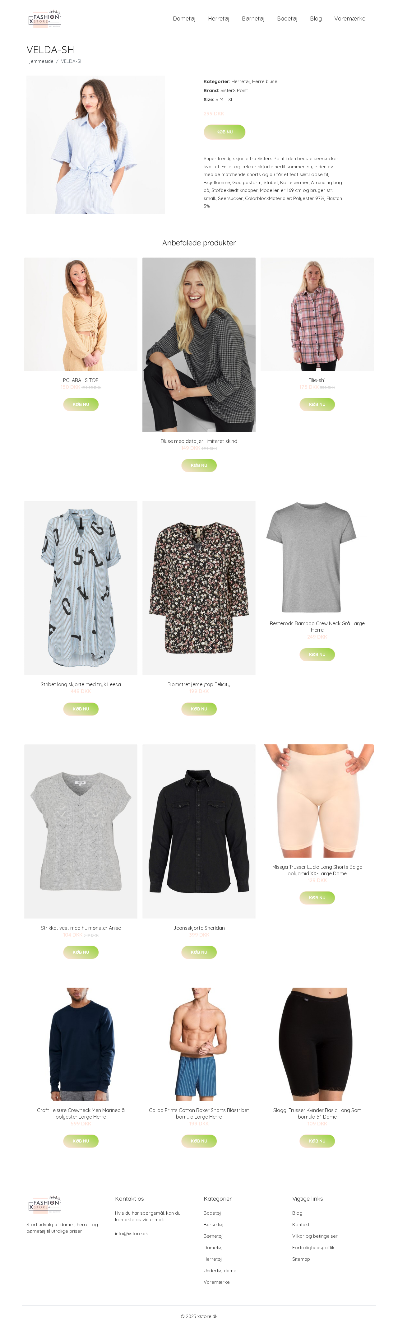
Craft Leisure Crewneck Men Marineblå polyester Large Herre (81, 1113)
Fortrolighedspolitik (313, 1247)
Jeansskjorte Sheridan (199, 928)
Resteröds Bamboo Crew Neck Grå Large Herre (317, 626)
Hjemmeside (39, 61)
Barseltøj (214, 1224)
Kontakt (300, 1224)
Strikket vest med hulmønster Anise (81, 928)
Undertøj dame (220, 1270)
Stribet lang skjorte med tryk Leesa (81, 684)
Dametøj (184, 18)
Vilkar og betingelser (315, 1236)
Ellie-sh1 (317, 380)
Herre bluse (264, 81)
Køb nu (224, 132)
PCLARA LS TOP (81, 380)
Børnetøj (253, 18)
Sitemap (301, 1259)
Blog (316, 18)
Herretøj (218, 18)
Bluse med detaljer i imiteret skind (199, 441)
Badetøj (287, 18)
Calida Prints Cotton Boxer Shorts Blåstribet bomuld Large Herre (199, 1113)
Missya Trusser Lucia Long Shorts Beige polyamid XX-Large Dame (317, 870)
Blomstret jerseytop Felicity (199, 684)
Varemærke (349, 18)
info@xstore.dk (131, 1233)
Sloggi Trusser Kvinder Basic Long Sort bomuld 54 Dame (317, 1113)
